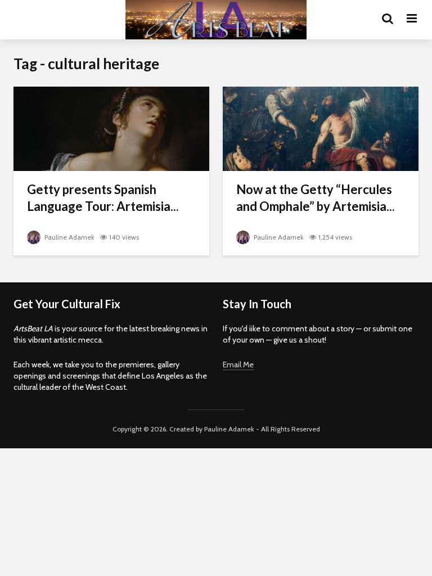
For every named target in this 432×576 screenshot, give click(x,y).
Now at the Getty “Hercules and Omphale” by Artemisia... (315, 198)
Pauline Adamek (68, 237)
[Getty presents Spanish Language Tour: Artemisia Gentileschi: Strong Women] (111, 128)
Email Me (238, 364)
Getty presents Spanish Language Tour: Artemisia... (103, 198)
